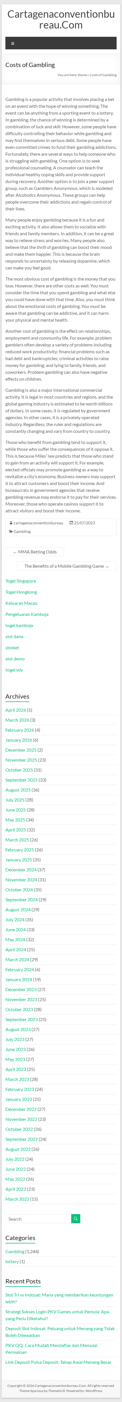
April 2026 (15, 710)
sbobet (12, 647)
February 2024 (19, 969)
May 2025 (15, 819)
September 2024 (21, 899)
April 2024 (15, 949)
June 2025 (15, 809)
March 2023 (17, 1079)
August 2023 (18, 1029)
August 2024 (18, 909)
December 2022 (21, 1109)
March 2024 (17, 959)
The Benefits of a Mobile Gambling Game (66, 566)
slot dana (14, 636)
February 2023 (19, 1089)
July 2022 (14, 1159)
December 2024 (21, 869)
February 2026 (19, 730)
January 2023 (18, 1099)
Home (82, 75)
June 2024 (15, 929)
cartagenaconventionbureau (38, 522)
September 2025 (21, 779)
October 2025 (19, 769)
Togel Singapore (20, 580)
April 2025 (15, 829)
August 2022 (18, 1149)
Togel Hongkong (21, 592)
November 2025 (21, 759)
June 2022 (15, 1169)
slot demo (15, 658)
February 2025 (19, 849)
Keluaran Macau (21, 603)
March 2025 (17, 839)
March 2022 (17, 1199)
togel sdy (14, 669)
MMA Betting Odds (35, 551)
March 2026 (17, 720)
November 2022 (21, 1119)
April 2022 (15, 1189)
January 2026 (18, 739)
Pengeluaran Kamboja (27, 614)
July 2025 (14, 799)
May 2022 (15, 1179)
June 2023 (15, 1049)
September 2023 (21, 1019)
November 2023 (21, 999)
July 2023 (14, 1039)
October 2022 (19, 1129)
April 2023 (15, 1069)
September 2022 (21, 1139)
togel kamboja (19, 625)
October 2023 (19, 1009)
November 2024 (21, 879)
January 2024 (18, 979)
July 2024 (14, 919)
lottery (12, 1261)
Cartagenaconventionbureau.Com (61, 19)
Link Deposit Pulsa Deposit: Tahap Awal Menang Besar (58, 1362)
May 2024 (15, 939)
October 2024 (19, 889)
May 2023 (15, 1059)
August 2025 (18, 789)
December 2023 (21, 989)
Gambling (22, 531)
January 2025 (18, 859)
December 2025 (21, 749)
